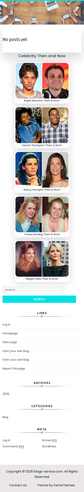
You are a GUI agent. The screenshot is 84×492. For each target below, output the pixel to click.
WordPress (49, 446)
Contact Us (18, 485)
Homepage (10, 333)
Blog (5, 417)
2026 (6, 394)
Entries (49, 440)
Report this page (14, 368)
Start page (10, 342)
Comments (13, 446)
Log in (6, 324)
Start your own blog (16, 351)
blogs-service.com (48, 471)
